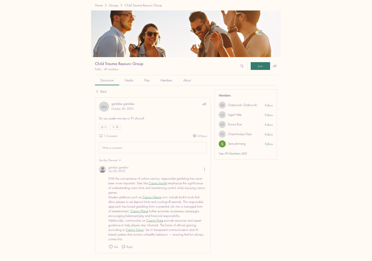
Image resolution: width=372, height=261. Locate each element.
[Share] (204, 104)
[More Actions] (204, 169)
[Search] (242, 66)
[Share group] (274, 66)
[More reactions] (115, 127)
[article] (153, 175)
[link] (107, 80)
